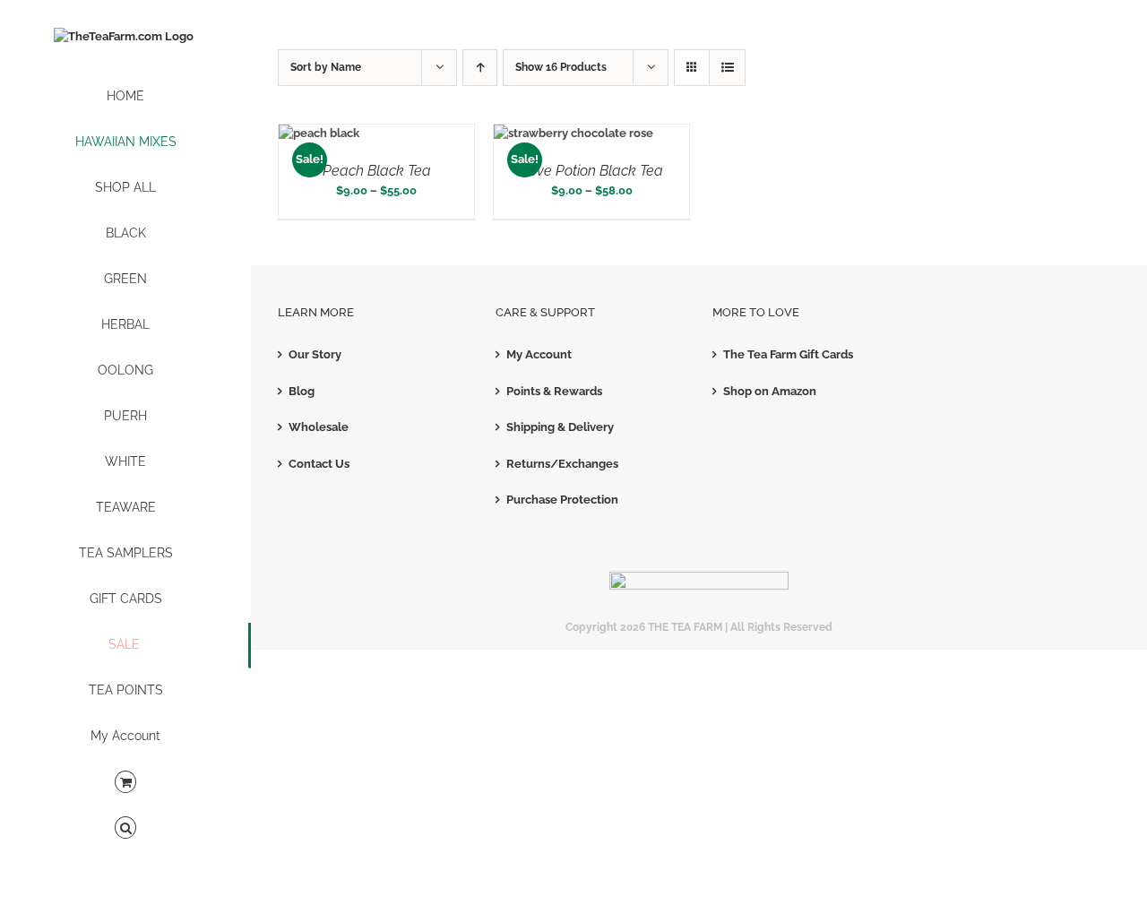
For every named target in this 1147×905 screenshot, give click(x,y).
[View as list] (727, 67)
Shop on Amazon (769, 391)
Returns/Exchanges (562, 463)
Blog (302, 391)
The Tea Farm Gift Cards (788, 354)
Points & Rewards (554, 391)
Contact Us (319, 463)
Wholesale (319, 427)
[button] (125, 828)
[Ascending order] (479, 67)
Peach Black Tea (377, 170)
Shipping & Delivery (560, 427)
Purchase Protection (562, 499)
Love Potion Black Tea (592, 170)
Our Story (315, 354)
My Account (539, 354)
